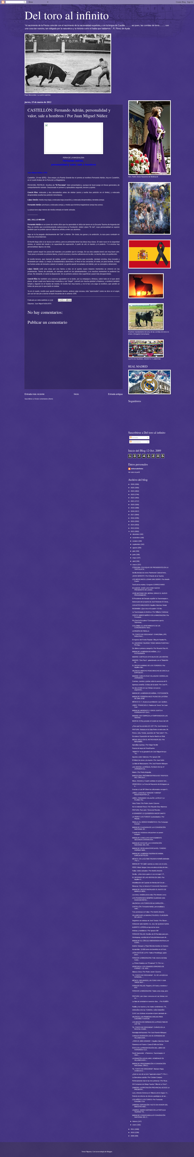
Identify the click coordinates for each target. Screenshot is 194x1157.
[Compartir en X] (64, 300)
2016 (132, 518)
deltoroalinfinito (137, 468)
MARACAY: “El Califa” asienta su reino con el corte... (150, 864)
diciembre (136, 534)
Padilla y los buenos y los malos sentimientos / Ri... (149, 1007)
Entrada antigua (115, 394)
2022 (132, 498)
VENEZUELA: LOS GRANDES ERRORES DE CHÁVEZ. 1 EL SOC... (148, 967)
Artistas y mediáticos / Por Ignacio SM (145, 930)
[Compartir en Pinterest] (70, 300)
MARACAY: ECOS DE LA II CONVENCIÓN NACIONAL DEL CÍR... (147, 844)
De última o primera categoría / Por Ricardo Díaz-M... (150, 648)
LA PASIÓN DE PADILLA (140, 631)
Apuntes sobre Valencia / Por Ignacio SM (146, 757)
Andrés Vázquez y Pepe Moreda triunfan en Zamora (150, 946)
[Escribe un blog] (62, 300)
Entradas (135, 437)
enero (135, 1125)
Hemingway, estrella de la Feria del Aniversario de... (150, 937)
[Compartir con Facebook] (67, 300)
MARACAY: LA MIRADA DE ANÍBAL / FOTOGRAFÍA (150, 693)
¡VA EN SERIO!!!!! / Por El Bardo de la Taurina (148, 576)
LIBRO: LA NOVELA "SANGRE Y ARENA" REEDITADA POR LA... (146, 794)
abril (134, 561)
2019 (132, 508)
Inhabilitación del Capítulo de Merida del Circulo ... (149, 883)
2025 (132, 488)
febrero (135, 1121)
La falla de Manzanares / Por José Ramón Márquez (150, 763)
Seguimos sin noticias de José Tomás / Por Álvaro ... (150, 920)
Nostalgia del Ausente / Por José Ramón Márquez (149, 1032)
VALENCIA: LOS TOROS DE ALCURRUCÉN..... (148, 903)
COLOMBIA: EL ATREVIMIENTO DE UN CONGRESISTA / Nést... (146, 626)
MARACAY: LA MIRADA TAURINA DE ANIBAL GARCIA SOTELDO (147, 854)
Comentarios (136, 442)
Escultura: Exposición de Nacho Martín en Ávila (148, 736)
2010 (132, 1132)
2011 (132, 1129)
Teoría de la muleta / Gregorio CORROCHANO (148, 584)
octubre (135, 541)
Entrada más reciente (34, 394)
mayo (135, 558)
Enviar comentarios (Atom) (44, 399)
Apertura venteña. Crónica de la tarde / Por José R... (150, 685)
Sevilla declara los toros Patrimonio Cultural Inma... (149, 573)
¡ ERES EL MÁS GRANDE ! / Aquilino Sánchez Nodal (150, 1041)
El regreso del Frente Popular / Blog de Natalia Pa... (149, 640)
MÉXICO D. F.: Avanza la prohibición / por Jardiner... (150, 702)
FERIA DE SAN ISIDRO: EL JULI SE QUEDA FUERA (150, 924)
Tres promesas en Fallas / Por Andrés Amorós (148, 912)
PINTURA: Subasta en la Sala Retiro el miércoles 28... (150, 729)
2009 (132, 1136)
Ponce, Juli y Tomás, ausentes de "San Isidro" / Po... (150, 733)
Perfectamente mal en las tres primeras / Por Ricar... (150, 1081)
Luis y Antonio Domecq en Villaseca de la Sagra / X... (150, 1093)
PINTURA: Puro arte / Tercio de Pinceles (146, 810)
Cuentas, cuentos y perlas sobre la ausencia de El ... (150, 681)
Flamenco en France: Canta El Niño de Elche (147, 1044)
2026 (132, 484)
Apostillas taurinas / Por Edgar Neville (145, 745)
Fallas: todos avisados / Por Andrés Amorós (147, 871)
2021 (132, 501)
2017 (132, 514)
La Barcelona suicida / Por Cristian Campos (147, 1077)
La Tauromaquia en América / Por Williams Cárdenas (150, 612)
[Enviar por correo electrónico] (59, 300)
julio (134, 551)
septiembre (137, 544)
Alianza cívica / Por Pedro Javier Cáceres (146, 972)
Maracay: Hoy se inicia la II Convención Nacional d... (150, 886)
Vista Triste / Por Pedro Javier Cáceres (145, 803)
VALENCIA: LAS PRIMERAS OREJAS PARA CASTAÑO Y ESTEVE (147, 1017)
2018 (132, 511)
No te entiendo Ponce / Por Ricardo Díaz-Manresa (149, 807)
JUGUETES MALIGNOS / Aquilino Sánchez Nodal (149, 605)
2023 (132, 494)
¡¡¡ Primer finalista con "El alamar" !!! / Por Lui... (148, 963)
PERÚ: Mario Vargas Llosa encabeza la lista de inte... (150, 867)
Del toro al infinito (67, 14)
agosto (135, 548)
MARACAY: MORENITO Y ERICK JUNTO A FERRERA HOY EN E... (147, 711)
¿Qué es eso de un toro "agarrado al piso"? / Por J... (150, 1074)
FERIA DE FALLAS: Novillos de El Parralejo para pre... (150, 934)
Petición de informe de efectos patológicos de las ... (149, 1096)
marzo (135, 564)
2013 (132, 528)
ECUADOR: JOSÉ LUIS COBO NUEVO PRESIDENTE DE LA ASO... (146, 589)
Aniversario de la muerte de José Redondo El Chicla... (150, 602)
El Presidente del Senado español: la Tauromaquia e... (150, 598)
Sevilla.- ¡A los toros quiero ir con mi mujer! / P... (148, 874)
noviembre (136, 537)
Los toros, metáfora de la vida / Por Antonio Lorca (149, 895)
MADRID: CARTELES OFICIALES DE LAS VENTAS (150, 657)
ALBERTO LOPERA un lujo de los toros (145, 927)
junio (134, 554)
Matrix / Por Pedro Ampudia (141, 772)
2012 (132, 531)
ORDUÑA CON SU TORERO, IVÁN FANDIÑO (148, 1010)
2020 (132, 504)
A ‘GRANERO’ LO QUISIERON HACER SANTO (148, 813)
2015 (132, 521)
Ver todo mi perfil (134, 472)
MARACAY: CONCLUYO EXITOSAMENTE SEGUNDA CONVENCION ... (147, 838)
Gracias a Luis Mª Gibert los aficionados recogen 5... (150, 789)
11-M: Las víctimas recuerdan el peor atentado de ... (150, 1013)
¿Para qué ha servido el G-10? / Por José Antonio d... (150, 726)
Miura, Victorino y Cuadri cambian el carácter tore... (150, 781)
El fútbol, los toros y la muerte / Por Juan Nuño (148, 760)
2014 (132, 525)
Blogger (109, 1151)
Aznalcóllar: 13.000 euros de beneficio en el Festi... (149, 949)
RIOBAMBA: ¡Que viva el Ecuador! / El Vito (147, 608)
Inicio (76, 394)
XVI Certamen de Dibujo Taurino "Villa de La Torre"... (150, 1084)
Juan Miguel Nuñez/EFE (43, 303)
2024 (132, 491)
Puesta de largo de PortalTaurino (143, 748)
